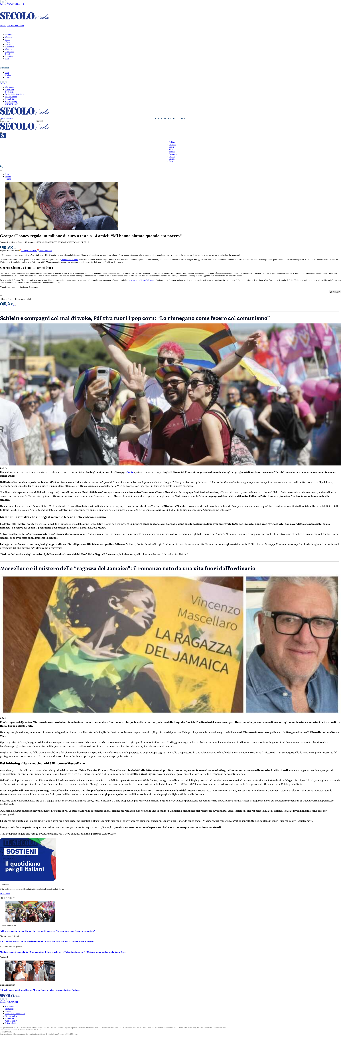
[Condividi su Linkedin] (5, 248)
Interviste (9, 56)
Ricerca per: (5, 121)
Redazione (9, 89)
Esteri (7, 39)
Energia (172, 159)
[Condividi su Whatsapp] (8, 248)
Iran (7, 72)
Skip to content (6, 118)
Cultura (8, 49)
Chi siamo (9, 87)
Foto (7, 59)
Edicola (3, 4)
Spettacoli (9, 51)
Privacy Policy (11, 104)
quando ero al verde (69, 259)
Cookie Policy (11, 101)
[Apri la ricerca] (1, 167)
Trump (8, 77)
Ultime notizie (11, 97)
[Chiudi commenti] (1, 295)
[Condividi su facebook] (1, 248)
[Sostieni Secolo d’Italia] (28, 880)
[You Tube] (3, 2)
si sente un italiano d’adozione (142, 280)
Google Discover (29, 250)
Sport (7, 54)
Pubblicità (9, 99)
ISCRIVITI (5, 893)
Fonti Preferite (45, 250)
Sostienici (9, 92)
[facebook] (1, 2)
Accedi (21, 4)
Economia (9, 47)
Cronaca (8, 37)
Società (8, 44)
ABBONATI (12, 4)
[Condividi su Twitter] (12, 248)
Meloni (8, 75)
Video (7, 42)
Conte (130, 472)
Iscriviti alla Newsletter (15, 94)
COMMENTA (335, 292)
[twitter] (6, 2)
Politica (8, 35)
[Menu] (1, 132)
